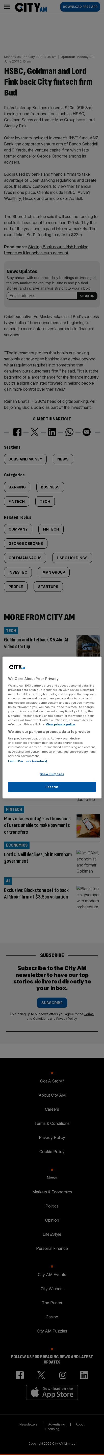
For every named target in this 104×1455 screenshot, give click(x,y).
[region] (52, 728)
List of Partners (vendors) (27, 761)
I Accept (52, 787)
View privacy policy (60, 724)
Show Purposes (52, 774)
